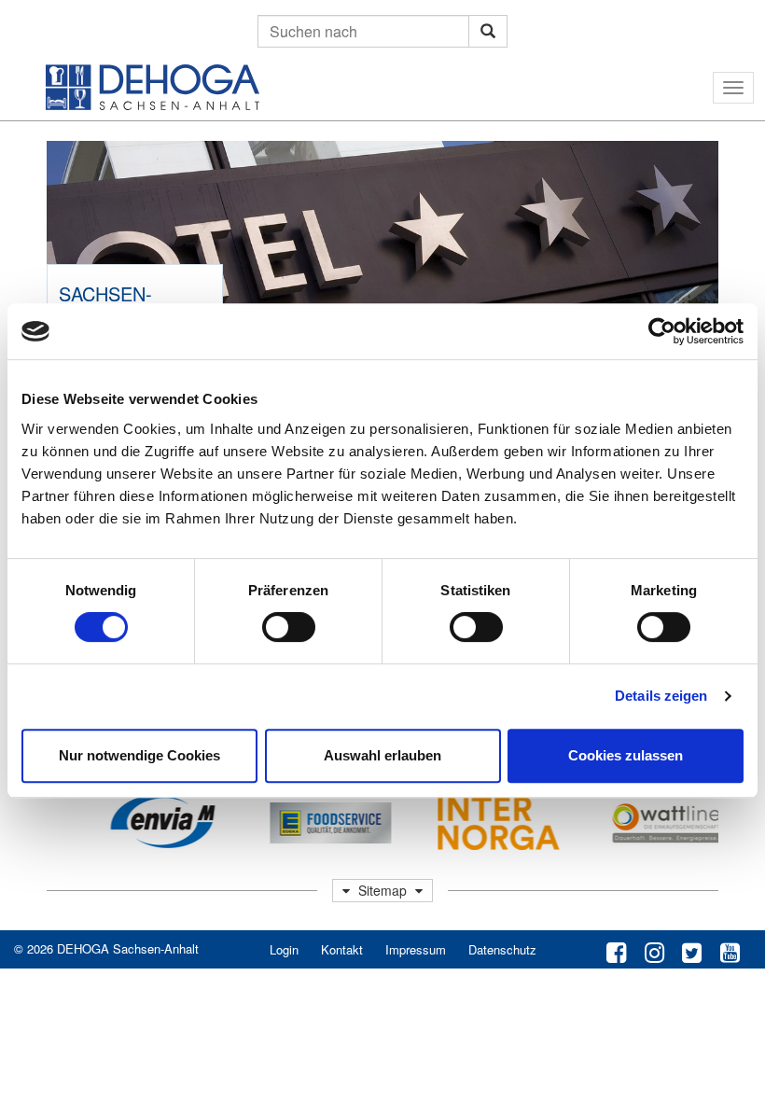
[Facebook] (616, 951)
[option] (150, 823)
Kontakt (342, 949)
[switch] (288, 627)
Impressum (415, 949)
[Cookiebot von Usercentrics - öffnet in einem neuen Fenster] (662, 331)
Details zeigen (661, 696)
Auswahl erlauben (382, 755)
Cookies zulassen (625, 755)
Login (284, 949)
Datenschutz (502, 949)
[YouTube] (730, 951)
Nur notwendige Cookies (139, 755)
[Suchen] (488, 31)
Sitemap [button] (382, 890)
